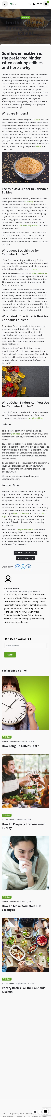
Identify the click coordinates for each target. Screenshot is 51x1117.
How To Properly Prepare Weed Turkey (23, 826)
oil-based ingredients (28, 225)
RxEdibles (25, 18)
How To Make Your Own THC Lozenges (21, 908)
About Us (7, 1114)
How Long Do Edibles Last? (20, 746)
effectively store (39, 273)
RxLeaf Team (31, 1114)
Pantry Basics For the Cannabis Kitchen (23, 990)
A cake (37, 119)
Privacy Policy (18, 1114)
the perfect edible (25, 529)
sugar (35, 269)
